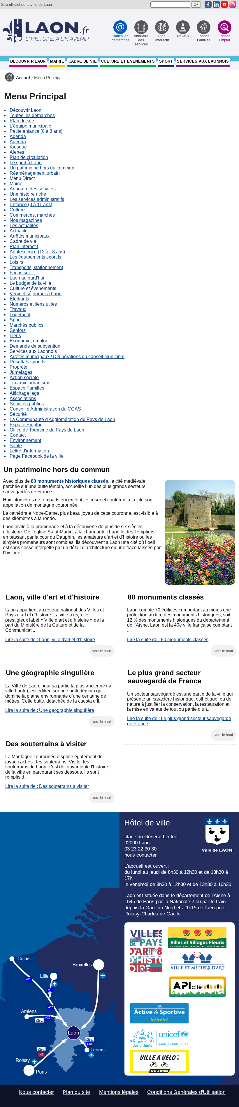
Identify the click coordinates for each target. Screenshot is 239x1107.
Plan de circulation (29, 157)
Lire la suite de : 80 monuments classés (167, 639)
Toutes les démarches (32, 115)
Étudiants (19, 298)
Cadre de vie (82, 61)
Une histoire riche (28, 194)
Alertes (17, 152)
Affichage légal (25, 393)
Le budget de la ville (30, 283)
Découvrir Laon (28, 61)
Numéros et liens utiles (33, 304)
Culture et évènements (128, 61)
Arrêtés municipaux (30, 236)
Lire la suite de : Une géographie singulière (49, 710)
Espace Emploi (25, 424)
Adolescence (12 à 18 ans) (37, 251)
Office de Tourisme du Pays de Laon (47, 429)
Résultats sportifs (27, 361)
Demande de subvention (35, 346)
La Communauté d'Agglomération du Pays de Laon (62, 419)
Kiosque (18, 146)
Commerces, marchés (32, 215)
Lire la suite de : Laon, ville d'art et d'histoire (50, 639)
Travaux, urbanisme (30, 382)
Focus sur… (22, 272)
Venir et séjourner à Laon (35, 293)
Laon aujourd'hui (27, 277)
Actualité (19, 230)
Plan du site (22, 120)
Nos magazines (26, 220)
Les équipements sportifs (35, 256)
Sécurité (18, 414)
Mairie (57, 61)
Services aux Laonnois (203, 61)
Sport (166, 61)
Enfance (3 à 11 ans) (31, 204)
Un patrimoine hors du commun (42, 167)
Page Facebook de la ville (37, 456)
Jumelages (21, 372)
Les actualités (24, 225)
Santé (16, 445)
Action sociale (24, 377)
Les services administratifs (37, 199)
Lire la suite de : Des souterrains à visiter (47, 786)
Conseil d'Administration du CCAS (45, 408)
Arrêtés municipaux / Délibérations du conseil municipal (67, 356)
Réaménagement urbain (35, 173)
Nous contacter (36, 1092)
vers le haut (101, 651)
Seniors (18, 330)
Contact (18, 435)
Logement (20, 314)
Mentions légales (118, 1092)
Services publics (27, 403)
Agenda (18, 136)
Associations (23, 398)
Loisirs (16, 262)
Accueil (23, 77)
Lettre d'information (29, 450)
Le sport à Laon (26, 162)
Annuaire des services (33, 188)
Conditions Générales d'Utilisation (186, 1092)
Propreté (18, 367)
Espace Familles (27, 387)
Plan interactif (24, 246)
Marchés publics (26, 325)
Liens (15, 335)
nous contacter (140, 855)
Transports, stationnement (36, 267)
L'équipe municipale (30, 125)
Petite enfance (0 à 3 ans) (36, 131)
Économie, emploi (28, 340)
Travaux (18, 309)
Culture (17, 209)
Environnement (25, 440)
